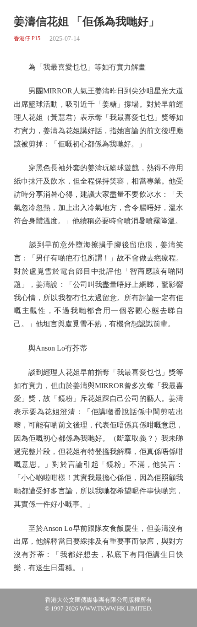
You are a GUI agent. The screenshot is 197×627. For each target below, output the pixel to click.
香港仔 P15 (27, 39)
